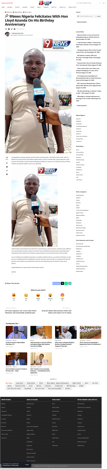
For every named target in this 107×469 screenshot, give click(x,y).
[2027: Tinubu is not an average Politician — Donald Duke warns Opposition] (41, 358)
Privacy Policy (6, 465)
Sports (86, 383)
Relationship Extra (81, 441)
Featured (3, 419)
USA (53, 441)
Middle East (55, 430)
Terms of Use (15, 465)
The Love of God (39, 388)
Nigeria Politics (77, 383)
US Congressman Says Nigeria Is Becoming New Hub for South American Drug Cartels (88, 78)
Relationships (80, 445)
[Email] (9, 29)
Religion (81, 386)
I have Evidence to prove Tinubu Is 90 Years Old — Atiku (16, 370)
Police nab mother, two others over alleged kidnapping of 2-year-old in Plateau (87, 71)
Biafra (28, 438)
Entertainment (80, 403)
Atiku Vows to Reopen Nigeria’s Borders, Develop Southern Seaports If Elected (64, 344)
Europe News (19, 383)
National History (31, 457)
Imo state (95, 383)
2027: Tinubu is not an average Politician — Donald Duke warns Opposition (40, 371)
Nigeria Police (30, 430)
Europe (54, 422)
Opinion (9, 386)
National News (31, 383)
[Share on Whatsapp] (66, 283)
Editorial (38, 386)
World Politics (55, 438)
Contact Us (4, 438)
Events (31, 386)
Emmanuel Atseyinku (17, 33)
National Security (20, 386)
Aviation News (55, 411)
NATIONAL (25, 7)
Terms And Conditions (6, 430)
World (53, 434)
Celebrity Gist (80, 426)
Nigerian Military (31, 434)
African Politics (55, 407)
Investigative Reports (6, 415)
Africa (53, 403)
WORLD (39, 7)
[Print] (14, 29)
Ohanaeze (29, 445)
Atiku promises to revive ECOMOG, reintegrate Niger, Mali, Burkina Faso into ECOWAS (41, 344)
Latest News (8, 340)
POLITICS (17, 7)
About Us (3, 426)
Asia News (54, 426)
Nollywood (80, 411)
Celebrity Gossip (81, 430)
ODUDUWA (29, 441)
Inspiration (48, 386)
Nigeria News (18, 12)
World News (28, 388)
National (9, 12)
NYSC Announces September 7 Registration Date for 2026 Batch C (90, 343)
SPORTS (32, 7)
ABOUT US (53, 7)
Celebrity (79, 422)
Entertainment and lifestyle (84, 407)
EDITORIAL (9, 7)
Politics (41, 383)
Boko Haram (30, 449)
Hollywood (80, 419)
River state (28, 12)
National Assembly (31, 453)
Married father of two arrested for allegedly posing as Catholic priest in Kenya (87, 37)
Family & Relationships (83, 438)
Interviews (3, 422)
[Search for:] (87, 16)
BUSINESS (46, 7)
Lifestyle (79, 415)
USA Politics (55, 445)
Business (67, 388)
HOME (3, 7)
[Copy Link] (12, 29)
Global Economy (56, 419)
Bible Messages (71, 386)
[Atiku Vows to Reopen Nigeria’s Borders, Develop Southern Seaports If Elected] (66, 332)
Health (28, 422)
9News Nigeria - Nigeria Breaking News (58, 383)
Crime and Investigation (55, 388)
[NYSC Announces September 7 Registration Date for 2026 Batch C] (90, 332)
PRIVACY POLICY (72, 7)
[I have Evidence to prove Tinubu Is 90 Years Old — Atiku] (16, 358)
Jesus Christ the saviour (14, 388)
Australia (54, 415)
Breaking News (30, 403)
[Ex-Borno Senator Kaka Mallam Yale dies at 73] (16, 332)
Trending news (59, 386)
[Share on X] (6, 29)
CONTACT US (62, 7)
